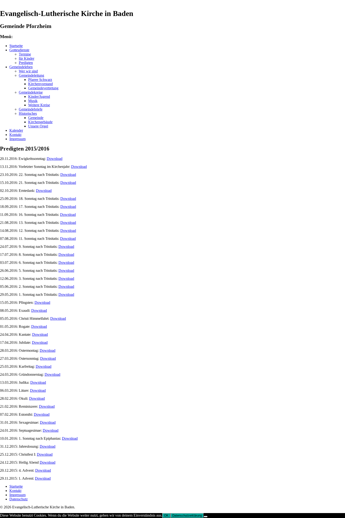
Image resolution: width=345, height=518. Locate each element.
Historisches (28, 113)
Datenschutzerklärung (187, 515)
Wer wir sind (28, 71)
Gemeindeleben (21, 67)
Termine (25, 54)
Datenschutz (18, 499)
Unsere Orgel (38, 126)
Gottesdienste (19, 50)
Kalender (16, 130)
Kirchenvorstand (40, 84)
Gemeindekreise (31, 92)
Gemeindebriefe (30, 109)
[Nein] (205, 516)
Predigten (26, 63)
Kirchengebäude (40, 122)
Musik (33, 101)
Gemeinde (35, 118)
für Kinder (26, 58)
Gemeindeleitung (31, 75)
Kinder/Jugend (39, 97)
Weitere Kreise (39, 105)
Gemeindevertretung (43, 88)
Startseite (16, 46)
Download (54, 159)
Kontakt (15, 135)
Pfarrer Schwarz (40, 80)
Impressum (17, 139)
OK (166, 515)
